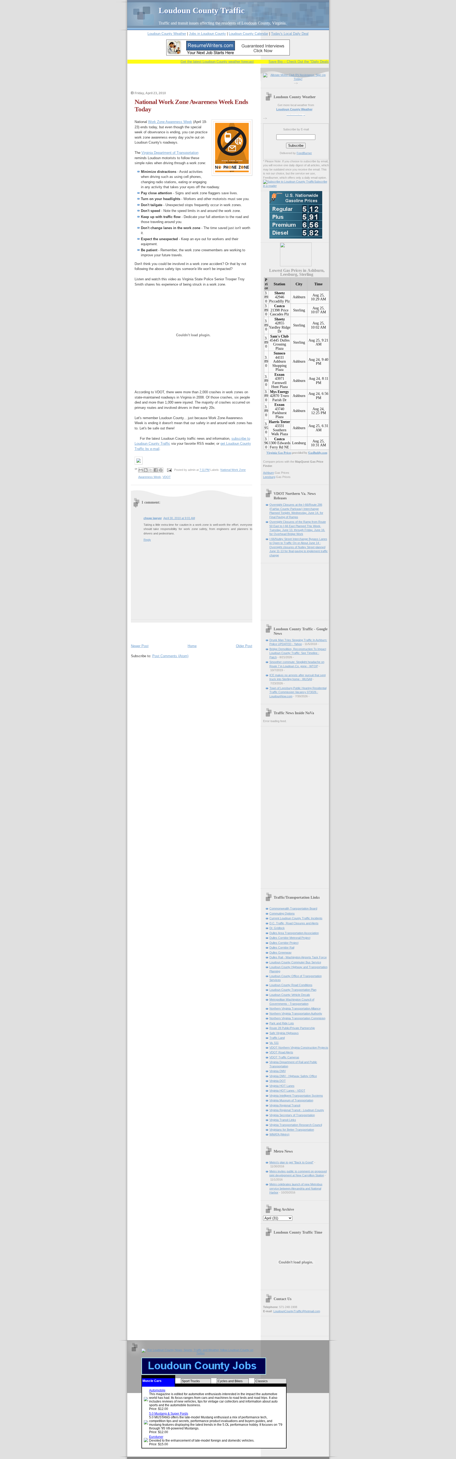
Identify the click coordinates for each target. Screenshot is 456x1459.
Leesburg (299, 443)
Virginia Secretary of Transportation (292, 1115)
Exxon (279, 375)
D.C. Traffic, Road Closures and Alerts (294, 923)
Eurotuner (156, 1437)
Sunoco (279, 353)
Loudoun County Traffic (202, 10)
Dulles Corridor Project (283, 942)
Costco (279, 306)
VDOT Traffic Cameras (284, 1057)
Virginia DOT (277, 1080)
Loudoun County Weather (167, 34)
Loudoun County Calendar (248, 34)
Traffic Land (277, 1037)
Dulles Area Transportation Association (294, 933)
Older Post (244, 646)
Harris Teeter (279, 422)
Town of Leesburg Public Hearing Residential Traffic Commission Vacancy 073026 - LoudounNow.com (297, 692)
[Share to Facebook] (155, 470)
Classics (261, 1381)
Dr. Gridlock (277, 928)
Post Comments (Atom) (170, 656)
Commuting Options (282, 913)
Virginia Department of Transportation (169, 153)
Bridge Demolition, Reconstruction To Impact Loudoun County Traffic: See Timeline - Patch (297, 653)
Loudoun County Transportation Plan (292, 989)
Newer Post (140, 646)
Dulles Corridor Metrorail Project (289, 937)
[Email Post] (169, 470)
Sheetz (279, 293)
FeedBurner (304, 153)
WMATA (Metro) (279, 1134)
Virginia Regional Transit (284, 1105)
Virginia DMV (277, 1071)
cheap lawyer (153, 518)
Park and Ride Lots (281, 1023)
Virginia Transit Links (282, 1119)
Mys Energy (279, 392)
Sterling (299, 310)
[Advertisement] (192, 81)
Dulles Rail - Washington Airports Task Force (298, 957)
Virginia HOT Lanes (281, 1085)
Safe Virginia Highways (284, 1033)
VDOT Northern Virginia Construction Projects (298, 1047)
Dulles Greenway (280, 952)
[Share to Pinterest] (160, 470)
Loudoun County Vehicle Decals (289, 994)
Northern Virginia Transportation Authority (295, 1013)
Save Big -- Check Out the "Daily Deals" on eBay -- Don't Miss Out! (303, 62)
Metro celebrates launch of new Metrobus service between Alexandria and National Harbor (295, 1188)
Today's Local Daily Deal (289, 34)
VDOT (167, 477)
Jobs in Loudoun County (207, 34)
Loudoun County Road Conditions (290, 985)
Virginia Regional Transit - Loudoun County (296, 1110)
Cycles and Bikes (230, 1381)
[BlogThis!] (145, 470)
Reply (147, 539)
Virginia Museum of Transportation (291, 1100)
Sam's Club (279, 336)
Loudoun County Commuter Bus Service (295, 962)
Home (192, 646)
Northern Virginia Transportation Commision (297, 1018)
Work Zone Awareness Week (170, 122)
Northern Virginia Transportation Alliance (295, 1008)
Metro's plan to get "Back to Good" (291, 1162)
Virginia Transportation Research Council (295, 1124)
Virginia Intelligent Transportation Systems (296, 1095)
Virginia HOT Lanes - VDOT (287, 1090)
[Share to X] (150, 470)
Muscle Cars (152, 1381)
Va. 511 (274, 1042)
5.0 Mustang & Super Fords (168, 1413)
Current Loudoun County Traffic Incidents (295, 918)
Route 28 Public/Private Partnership (292, 1028)
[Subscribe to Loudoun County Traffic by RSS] (288, 181)
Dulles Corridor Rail (281, 947)
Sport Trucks (191, 1381)
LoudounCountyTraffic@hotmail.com (296, 1311)
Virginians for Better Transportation (291, 1129)
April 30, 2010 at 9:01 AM (179, 518)
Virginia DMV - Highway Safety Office (293, 1076)
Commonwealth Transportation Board (293, 908)
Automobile (157, 1390)
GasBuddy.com (317, 452)
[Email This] (140, 470)
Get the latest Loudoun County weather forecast (200, 62)
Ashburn (299, 297)
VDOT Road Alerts (281, 1052)
